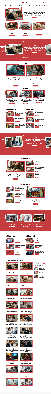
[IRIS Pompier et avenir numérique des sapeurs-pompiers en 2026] (30, 252)
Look (25, 212)
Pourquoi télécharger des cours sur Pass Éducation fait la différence (19, 119)
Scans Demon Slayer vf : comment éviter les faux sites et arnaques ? (39, 175)
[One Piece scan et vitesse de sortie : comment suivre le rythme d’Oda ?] (26, 318)
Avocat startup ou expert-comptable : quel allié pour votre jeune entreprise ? (34, 140)
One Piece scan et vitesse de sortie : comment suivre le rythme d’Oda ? (26, 325)
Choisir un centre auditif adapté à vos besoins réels (20, 246)
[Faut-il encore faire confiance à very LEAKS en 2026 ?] (30, 246)
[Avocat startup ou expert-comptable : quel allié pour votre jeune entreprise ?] (14, 142)
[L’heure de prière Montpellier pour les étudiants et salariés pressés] (14, 14)
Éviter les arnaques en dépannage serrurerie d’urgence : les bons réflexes (19, 194)
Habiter (25, 136)
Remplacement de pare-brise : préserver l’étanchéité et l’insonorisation (15, 80)
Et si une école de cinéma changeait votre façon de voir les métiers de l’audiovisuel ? (26, 337)
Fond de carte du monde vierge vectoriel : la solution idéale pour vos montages (39, 240)
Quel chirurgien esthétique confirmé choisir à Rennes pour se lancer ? (20, 240)
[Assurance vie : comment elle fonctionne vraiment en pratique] (30, 119)
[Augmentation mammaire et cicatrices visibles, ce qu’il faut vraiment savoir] (10, 252)
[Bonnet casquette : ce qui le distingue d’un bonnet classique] (11, 218)
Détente (25, 158)
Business (25, 88)
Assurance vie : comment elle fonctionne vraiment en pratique (39, 119)
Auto (25, 63)
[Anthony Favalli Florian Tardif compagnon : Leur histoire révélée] (10, 125)
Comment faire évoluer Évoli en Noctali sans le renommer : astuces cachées (26, 350)
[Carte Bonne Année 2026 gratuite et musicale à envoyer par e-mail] (26, 357)
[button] (23, 57)
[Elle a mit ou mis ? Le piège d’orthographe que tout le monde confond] (11, 26)
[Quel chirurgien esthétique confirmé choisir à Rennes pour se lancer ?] (9, 240)
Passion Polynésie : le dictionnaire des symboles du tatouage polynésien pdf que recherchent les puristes (40, 168)
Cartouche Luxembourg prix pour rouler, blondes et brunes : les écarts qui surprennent (36, 80)
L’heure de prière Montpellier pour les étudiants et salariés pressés (34, 12)
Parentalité (11, 109)
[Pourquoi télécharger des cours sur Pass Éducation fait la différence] (10, 119)
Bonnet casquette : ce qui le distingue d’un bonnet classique (12, 224)
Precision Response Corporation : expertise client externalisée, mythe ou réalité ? (11, 100)
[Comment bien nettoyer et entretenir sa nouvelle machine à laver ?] (10, 189)
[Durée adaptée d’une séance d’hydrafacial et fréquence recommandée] (12, 382)
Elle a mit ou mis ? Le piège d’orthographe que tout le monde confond (11, 32)
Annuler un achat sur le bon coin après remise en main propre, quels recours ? (39, 113)
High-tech (31, 236)
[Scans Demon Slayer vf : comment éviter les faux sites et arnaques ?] (30, 175)
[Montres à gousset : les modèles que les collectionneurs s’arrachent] (39, 218)
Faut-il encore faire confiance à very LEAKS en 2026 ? (39, 246)
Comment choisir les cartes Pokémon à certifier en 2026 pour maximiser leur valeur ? (41, 273)
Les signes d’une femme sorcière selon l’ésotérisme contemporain (39, 162)
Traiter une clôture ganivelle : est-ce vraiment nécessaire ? (19, 200)
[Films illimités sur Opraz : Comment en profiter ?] (12, 357)
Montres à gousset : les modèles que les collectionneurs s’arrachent (39, 224)
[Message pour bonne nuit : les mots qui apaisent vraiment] (39, 26)
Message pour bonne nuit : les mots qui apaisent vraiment (39, 32)
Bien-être (11, 236)
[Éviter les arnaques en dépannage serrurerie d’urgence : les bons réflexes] (10, 195)
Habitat (25, 184)
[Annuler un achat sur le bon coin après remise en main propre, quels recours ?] (29, 114)
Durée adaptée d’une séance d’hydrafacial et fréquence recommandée (12, 389)
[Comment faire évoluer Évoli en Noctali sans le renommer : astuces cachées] (26, 343)
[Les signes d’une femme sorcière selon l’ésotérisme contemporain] (30, 163)
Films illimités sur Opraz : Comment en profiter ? (12, 363)
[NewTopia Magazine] (25, 2)
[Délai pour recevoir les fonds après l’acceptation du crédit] (30, 125)
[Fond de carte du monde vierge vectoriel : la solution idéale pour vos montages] (29, 240)
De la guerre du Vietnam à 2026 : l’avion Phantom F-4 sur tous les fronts (25, 32)
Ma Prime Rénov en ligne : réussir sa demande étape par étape (35, 201)
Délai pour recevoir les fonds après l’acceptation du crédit (39, 125)
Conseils (25, 42)
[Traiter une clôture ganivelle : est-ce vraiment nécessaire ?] (10, 200)
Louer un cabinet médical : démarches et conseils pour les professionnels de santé (42, 269)
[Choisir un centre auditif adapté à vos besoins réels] (10, 246)
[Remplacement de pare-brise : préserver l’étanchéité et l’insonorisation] (15, 70)
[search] (44, 2)
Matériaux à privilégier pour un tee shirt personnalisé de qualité (25, 224)
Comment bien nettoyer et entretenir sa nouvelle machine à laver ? (19, 188)
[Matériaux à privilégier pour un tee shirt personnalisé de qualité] (25, 218)
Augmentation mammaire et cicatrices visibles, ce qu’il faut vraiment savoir (19, 252)
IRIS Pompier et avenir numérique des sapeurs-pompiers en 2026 (39, 252)
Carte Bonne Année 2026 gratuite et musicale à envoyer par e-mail (26, 363)
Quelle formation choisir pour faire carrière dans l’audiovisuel (39, 100)
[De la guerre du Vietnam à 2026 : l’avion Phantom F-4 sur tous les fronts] (25, 26)
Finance (30, 109)
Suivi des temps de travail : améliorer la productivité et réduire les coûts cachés (25, 100)
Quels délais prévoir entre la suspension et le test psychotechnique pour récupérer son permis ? (42, 277)
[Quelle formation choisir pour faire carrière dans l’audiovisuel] (39, 94)
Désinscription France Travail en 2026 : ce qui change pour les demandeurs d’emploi (12, 350)
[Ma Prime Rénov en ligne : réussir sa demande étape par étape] (35, 192)
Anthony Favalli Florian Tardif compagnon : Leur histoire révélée (20, 125)
